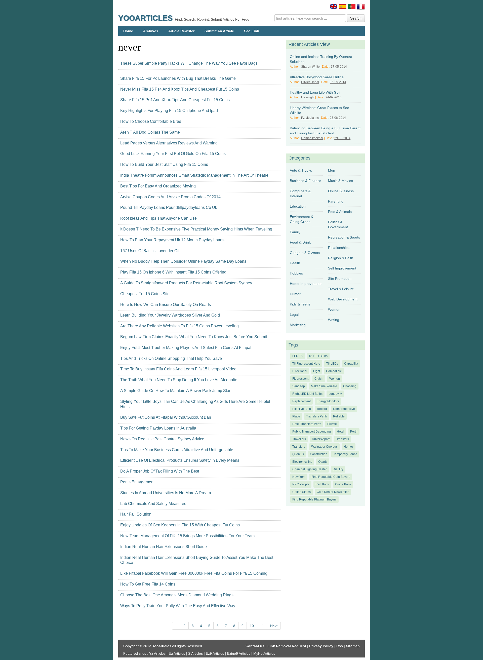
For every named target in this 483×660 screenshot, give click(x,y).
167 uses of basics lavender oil (149, 251)
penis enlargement (137, 482)
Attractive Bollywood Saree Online (317, 77)
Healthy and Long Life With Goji (315, 92)
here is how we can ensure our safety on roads (165, 304)
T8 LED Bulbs (318, 356)
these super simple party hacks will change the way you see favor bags (189, 63)
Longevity (335, 394)
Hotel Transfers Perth (306, 424)
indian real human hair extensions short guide (163, 547)
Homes (348, 446)
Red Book (322, 484)
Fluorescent (300, 378)
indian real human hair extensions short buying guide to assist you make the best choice (196, 560)
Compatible (334, 371)
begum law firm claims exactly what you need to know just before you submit (193, 337)
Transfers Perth (316, 416)
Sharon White (310, 66)
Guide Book (343, 484)
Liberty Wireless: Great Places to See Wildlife (319, 110)
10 (252, 626)
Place (296, 416)
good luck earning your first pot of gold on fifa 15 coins (173, 153)
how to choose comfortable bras (150, 121)
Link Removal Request (286, 646)
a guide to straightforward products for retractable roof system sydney (186, 283)
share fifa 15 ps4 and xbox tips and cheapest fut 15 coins (175, 100)
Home (128, 31)
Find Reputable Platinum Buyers (314, 499)
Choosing (349, 386)
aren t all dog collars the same (150, 132)
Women (334, 378)
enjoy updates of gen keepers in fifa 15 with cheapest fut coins (180, 525)
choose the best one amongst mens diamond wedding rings (176, 595)
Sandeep (298, 386)
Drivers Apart (321, 439)
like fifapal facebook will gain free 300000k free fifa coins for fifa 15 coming (193, 573)
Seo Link (251, 31)
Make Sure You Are (324, 386)
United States (301, 492)
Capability (351, 363)
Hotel (340, 431)
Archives (150, 31)
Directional (299, 371)
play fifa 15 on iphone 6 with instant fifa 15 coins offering (173, 272)
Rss (339, 646)
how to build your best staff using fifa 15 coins (164, 164)
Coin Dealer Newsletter (333, 492)
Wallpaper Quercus (324, 446)
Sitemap (353, 646)
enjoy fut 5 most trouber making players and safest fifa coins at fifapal (185, 347)
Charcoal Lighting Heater (309, 469)
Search (355, 18)
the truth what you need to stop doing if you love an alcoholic (178, 380)
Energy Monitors (328, 401)
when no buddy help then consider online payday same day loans (183, 261)
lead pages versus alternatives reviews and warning (169, 143)
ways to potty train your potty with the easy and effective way (177, 606)
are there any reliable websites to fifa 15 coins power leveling (179, 326)
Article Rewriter (181, 31)
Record (322, 409)
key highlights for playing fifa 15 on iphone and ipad (169, 110)
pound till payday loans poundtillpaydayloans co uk (168, 207)
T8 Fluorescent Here (306, 363)
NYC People (300, 484)
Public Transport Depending (311, 431)
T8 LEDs (332, 363)
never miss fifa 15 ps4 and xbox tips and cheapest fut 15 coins (179, 89)
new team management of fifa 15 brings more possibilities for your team (187, 536)
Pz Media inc (310, 118)
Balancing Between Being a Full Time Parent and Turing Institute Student (325, 130)
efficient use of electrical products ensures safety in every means (179, 460)
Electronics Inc (302, 461)
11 (262, 626)
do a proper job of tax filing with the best (159, 471)
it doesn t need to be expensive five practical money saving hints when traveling (196, 229)
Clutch (318, 378)
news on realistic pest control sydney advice (162, 439)
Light (316, 371)
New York (298, 477)
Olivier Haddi (310, 82)
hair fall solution (135, 514)
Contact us (255, 646)
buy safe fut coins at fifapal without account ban (165, 417)
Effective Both (301, 409)
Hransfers (342, 439)
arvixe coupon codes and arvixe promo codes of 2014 (170, 197)
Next (273, 626)
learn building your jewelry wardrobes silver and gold (170, 315)
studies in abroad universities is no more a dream (165, 493)
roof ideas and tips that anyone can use (158, 218)
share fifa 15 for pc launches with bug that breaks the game (178, 78)
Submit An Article (219, 31)
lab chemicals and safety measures (153, 503)
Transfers (298, 446)
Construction (318, 454)
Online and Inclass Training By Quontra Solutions (321, 59)
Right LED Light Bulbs (307, 394)
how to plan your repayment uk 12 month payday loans (172, 240)
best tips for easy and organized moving (158, 186)
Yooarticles (145, 18)
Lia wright (307, 97)
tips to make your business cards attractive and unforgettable (176, 450)
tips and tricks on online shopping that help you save (171, 358)
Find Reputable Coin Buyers (330, 477)
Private (332, 424)
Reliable (339, 416)
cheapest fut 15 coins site (145, 294)
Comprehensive (344, 409)
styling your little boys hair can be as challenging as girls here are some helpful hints (195, 404)
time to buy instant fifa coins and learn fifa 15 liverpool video (178, 369)
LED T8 (297, 356)
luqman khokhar (312, 138)
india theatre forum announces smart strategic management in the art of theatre (194, 175)
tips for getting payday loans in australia (158, 428)
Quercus (298, 454)
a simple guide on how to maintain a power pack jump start (175, 391)
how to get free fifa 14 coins (147, 584)
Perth (353, 431)
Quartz (322, 461)
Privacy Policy (321, 646)
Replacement (301, 401)
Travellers (299, 439)
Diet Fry (338, 469)
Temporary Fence (345, 454)
